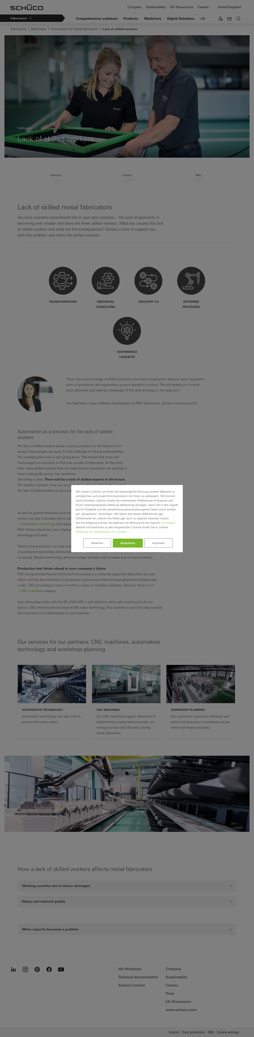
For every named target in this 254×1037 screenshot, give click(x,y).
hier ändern (168, 522)
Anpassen (158, 543)
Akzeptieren (127, 543)
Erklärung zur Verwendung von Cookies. (101, 531)
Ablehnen (97, 543)
